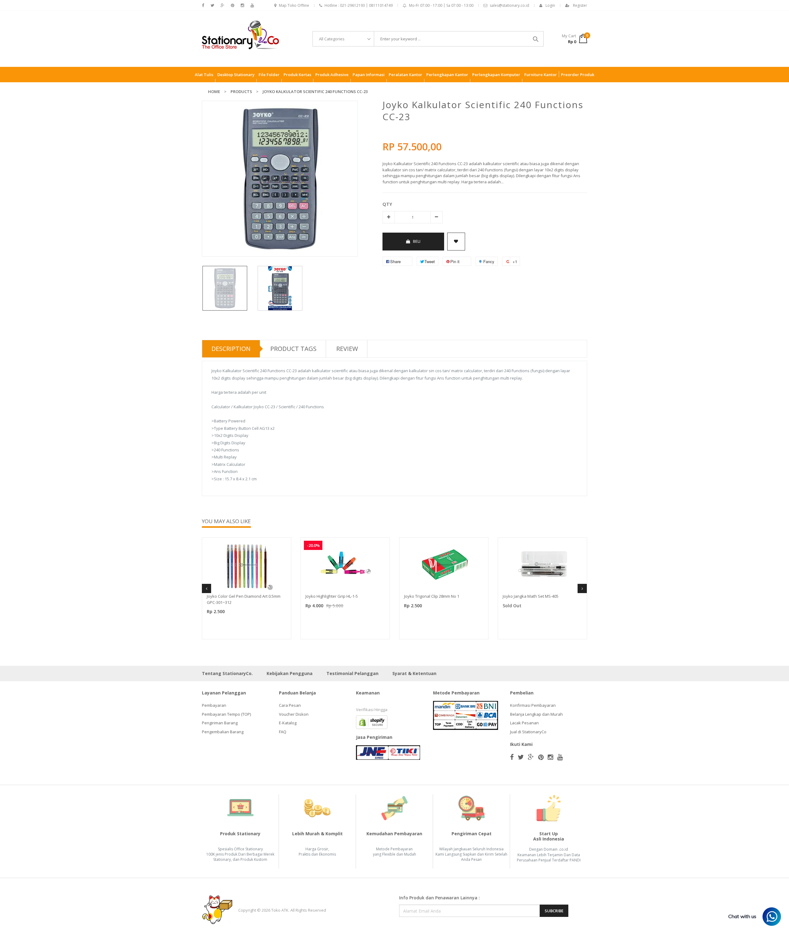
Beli (416, 241)
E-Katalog (287, 723)
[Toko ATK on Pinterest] (232, 5)
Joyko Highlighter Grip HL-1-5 (331, 596)
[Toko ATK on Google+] (222, 5)
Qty (387, 204)
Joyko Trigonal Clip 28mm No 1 (431, 596)
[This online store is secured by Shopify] (371, 722)
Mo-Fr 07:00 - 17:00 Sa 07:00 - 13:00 (441, 5)
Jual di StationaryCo (528, 732)
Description (231, 348)
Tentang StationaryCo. (227, 673)
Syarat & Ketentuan (414, 673)
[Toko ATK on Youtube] (252, 5)
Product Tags (293, 348)
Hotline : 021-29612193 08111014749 (359, 5)
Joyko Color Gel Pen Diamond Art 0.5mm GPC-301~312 (243, 599)
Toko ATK (279, 910)
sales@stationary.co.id (509, 5)
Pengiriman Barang (220, 723)
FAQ (282, 732)
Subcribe (554, 911)
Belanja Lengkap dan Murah (536, 714)
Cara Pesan (290, 705)
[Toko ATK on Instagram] (242, 5)
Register (580, 5)
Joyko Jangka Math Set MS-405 (530, 596)
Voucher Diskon (294, 714)
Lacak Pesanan (524, 723)
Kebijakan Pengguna (290, 673)
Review (347, 348)
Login (550, 5)
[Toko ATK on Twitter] (212, 5)
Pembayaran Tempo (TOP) (226, 714)
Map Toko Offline (294, 5)
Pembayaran (214, 705)
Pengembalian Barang (222, 732)
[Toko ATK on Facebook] (203, 5)
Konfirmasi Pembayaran (533, 705)
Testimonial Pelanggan (352, 673)
